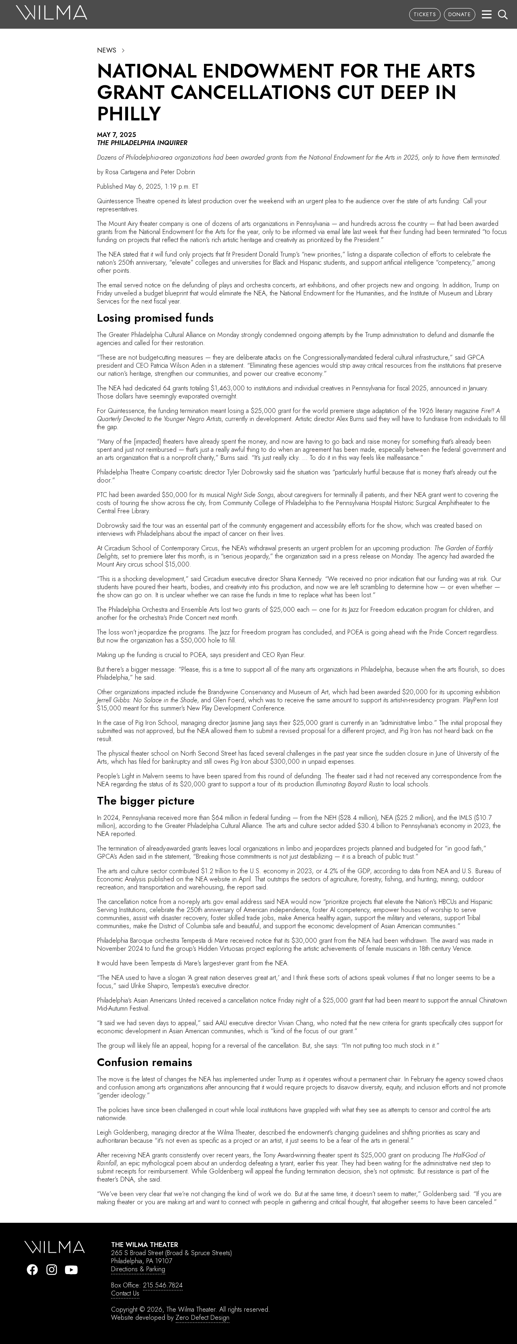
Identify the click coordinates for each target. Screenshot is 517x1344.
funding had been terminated (442, 231)
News (107, 50)
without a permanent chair (366, 1079)
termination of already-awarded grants (158, 848)
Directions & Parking (138, 1269)
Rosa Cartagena (126, 172)
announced (445, 388)
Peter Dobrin (178, 172)
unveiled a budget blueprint (151, 293)
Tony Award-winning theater (299, 1155)
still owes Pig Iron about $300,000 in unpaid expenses (279, 761)
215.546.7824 (163, 1285)
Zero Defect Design (202, 1317)
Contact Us (125, 1293)
